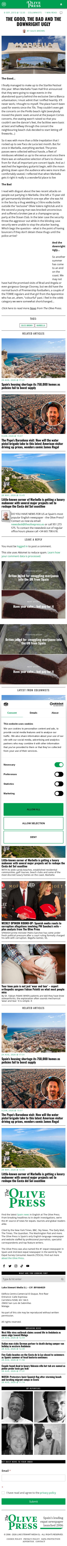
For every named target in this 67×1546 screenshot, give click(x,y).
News (33, 308)
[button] (62, 1279)
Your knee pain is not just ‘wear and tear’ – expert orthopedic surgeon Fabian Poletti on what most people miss (33, 989)
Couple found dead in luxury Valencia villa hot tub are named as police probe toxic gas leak (33, 1367)
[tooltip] (4, 1265)
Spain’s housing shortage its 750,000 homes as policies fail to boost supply (31, 386)
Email (6, 1470)
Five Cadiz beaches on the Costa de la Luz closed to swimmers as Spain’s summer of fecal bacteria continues (33, 1356)
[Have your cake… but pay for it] (33, 604)
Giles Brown (37, 31)
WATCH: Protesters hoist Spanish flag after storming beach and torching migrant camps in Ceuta (31, 1378)
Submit (33, 1501)
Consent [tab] (12, 712)
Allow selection (33, 823)
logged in (22, 546)
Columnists (35, 12)
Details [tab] (33, 712)
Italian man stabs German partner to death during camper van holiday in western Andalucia (33, 1345)
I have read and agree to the (31, 1492)
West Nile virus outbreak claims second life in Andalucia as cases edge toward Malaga (31, 1334)
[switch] (59, 774)
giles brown (27, 325)
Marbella (41, 325)
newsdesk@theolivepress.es (27, 524)
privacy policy (48, 1492)
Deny (33, 837)
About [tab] (55, 712)
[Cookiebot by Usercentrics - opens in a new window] (49, 704)
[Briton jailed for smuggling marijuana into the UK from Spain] (33, 575)
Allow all (33, 809)
